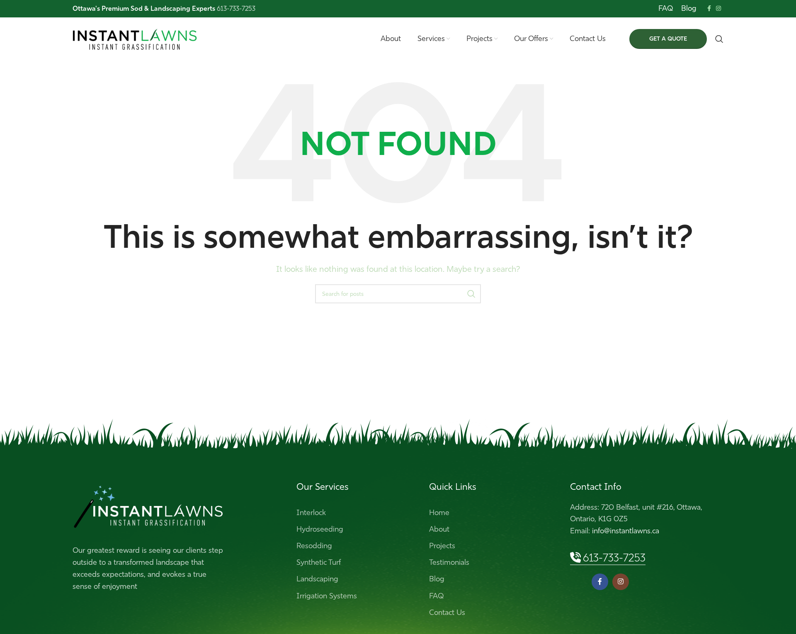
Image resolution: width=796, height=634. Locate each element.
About (439, 529)
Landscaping (317, 578)
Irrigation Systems (326, 595)
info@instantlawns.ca (625, 530)
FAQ (436, 595)
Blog (436, 578)
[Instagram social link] (718, 9)
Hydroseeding (319, 529)
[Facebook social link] (709, 9)
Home (439, 512)
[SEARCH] (471, 293)
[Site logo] (135, 38)
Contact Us (447, 612)
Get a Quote (668, 38)
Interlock (311, 512)
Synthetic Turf (318, 562)
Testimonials (449, 562)
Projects (442, 545)
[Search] (719, 39)
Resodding (314, 545)
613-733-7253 (614, 558)
